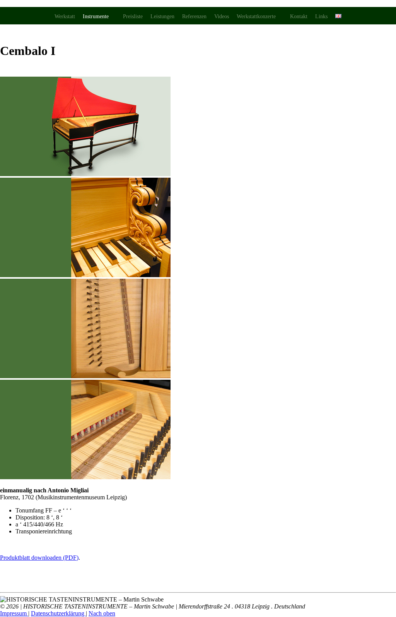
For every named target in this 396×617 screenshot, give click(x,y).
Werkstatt (65, 16)
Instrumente (96, 16)
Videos (221, 16)
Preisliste (133, 16)
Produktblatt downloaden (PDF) (39, 557)
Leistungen (162, 16)
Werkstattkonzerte (256, 16)
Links (321, 16)
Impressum (14, 613)
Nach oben (102, 613)
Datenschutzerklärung (58, 613)
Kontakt (298, 16)
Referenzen (194, 16)
